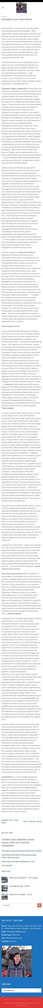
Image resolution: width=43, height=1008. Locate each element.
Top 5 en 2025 (7, 866)
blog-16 (4, 16)
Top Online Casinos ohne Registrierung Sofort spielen (21, 851)
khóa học (23, 999)
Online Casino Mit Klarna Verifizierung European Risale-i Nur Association (19, 856)
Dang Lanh (12, 941)
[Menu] (3, 7)
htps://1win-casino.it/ (27, 252)
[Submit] (39, 905)
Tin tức (30, 999)
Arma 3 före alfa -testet (32, 821)
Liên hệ (36, 999)
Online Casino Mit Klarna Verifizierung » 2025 (18, 862)
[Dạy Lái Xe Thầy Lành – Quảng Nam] (22, 7)
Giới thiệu (15, 999)
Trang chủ (7, 999)
